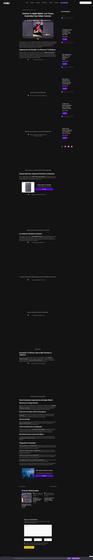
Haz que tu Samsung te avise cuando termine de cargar (49, 499)
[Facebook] (68, 146)
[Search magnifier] (90, 2)
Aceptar (69, 558)
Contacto (56, 2)
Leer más (65, 39)
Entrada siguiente (54, 486)
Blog (27, 2)
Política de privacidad (75, 558)
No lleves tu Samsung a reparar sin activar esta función (37, 499)
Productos (38, 2)
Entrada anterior (22, 486)
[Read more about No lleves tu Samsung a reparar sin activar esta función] (38, 494)
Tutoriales (23, 507)
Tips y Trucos (44, 2)
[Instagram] (65, 146)
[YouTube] (72, 147)
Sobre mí (51, 2)
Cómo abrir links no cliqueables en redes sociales (26, 505)
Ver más (44, 189)
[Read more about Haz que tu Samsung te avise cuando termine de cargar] (49, 494)
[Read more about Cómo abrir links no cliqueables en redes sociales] (27, 497)
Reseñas (32, 2)
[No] (91, 558)
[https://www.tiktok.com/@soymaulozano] (62, 146)
